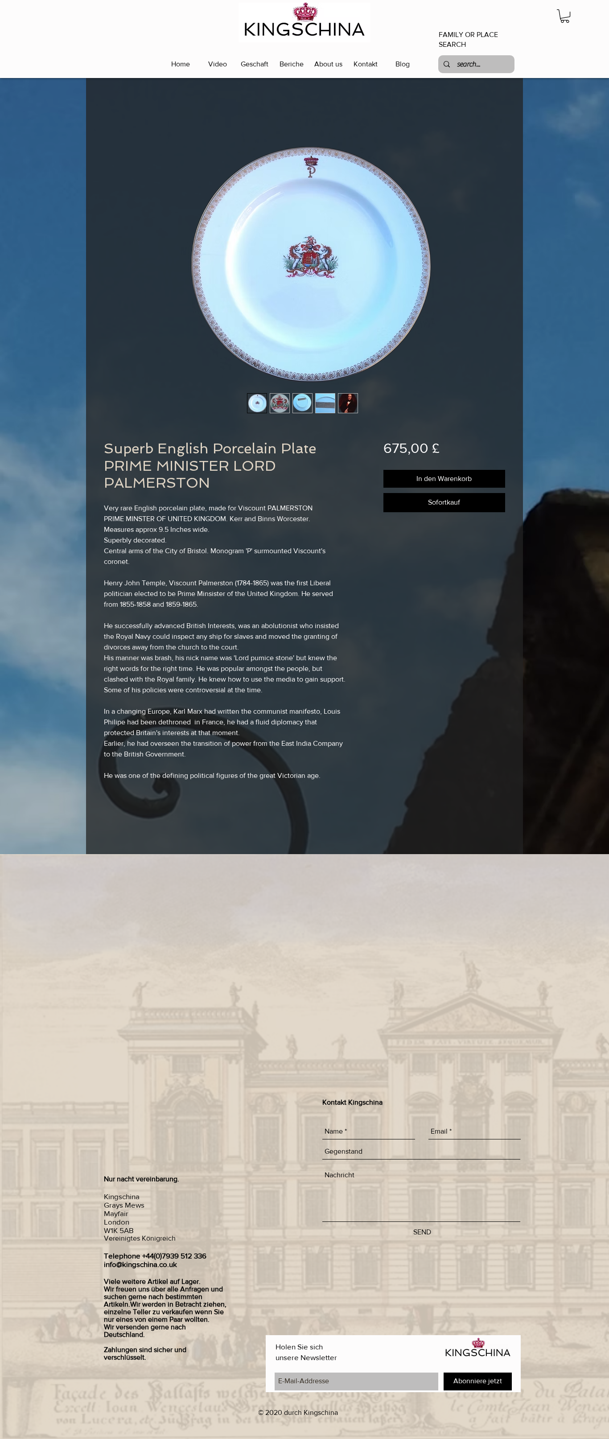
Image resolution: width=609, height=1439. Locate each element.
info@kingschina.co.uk (140, 1264)
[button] (565, 16)
